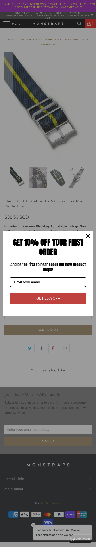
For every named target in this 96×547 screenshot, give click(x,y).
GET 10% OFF (48, 298)
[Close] (88, 236)
